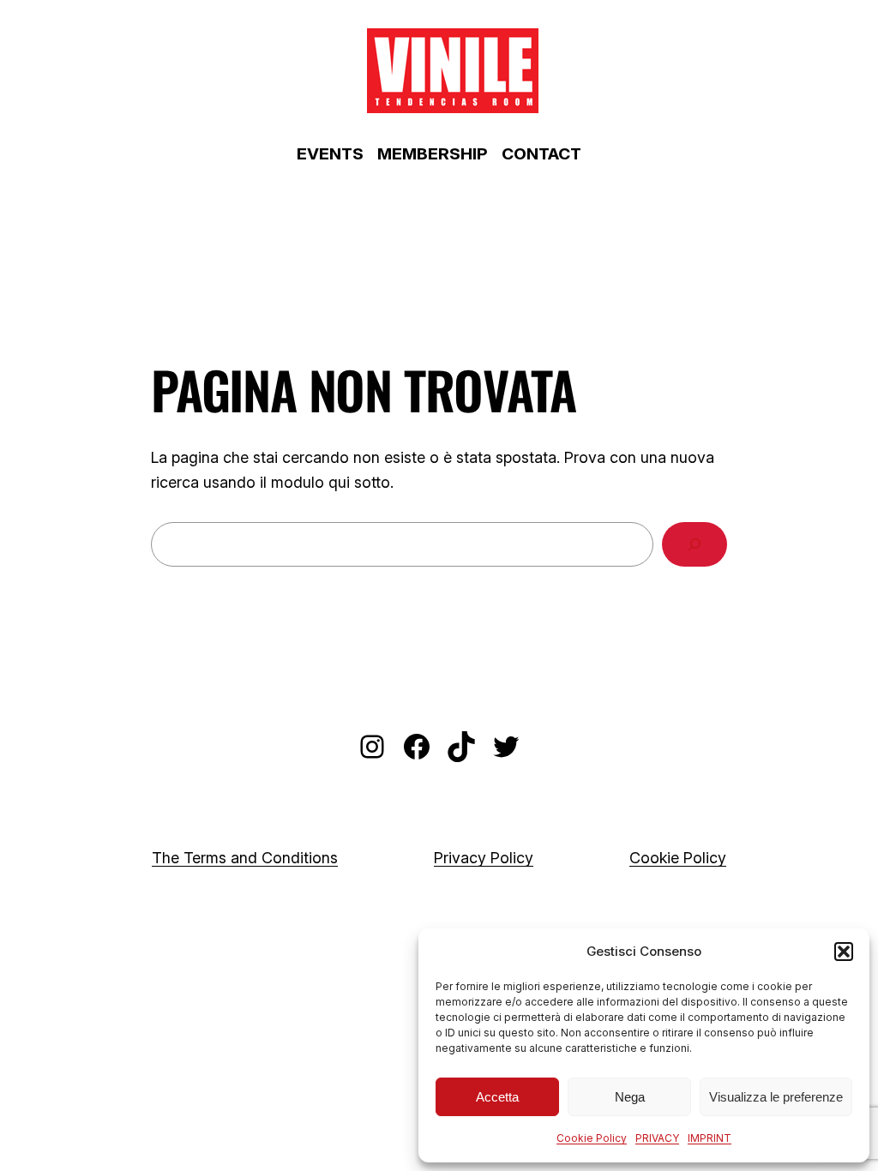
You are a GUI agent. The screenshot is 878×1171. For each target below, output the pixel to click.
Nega (630, 1097)
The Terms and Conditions (245, 858)
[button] (843, 951)
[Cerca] (694, 544)
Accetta (497, 1097)
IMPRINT (709, 1138)
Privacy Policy (483, 858)
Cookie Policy (591, 1138)
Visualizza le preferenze (776, 1097)
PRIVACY (657, 1138)
